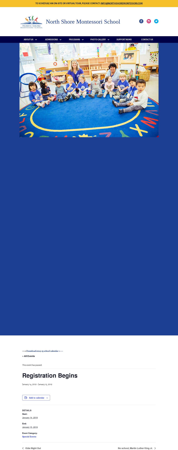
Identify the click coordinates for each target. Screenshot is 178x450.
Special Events (29, 436)
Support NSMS (124, 39)
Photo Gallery (98, 39)
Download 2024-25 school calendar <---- (44, 351)
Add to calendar (36, 397)
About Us (28, 39)
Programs (74, 39)
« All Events (28, 356)
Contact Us (147, 39)
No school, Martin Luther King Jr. (135, 448)
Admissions (51, 39)
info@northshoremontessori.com (122, 3)
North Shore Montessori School (83, 21)
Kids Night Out (33, 448)
